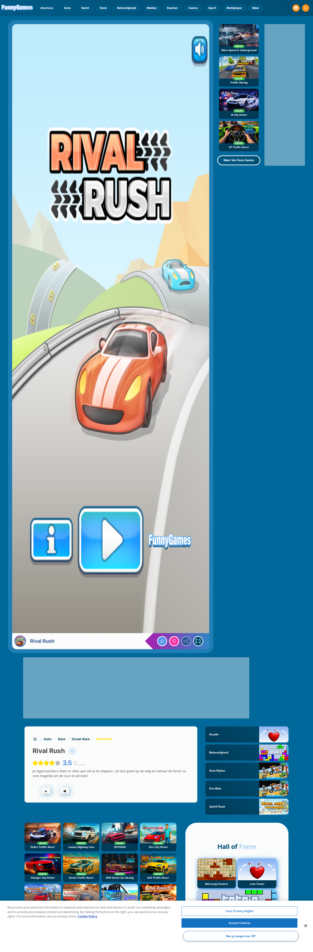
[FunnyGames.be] (35, 739)
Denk (103, 8)
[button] (296, 8)
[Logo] (17, 8)
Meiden (152, 8)
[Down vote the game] (174, 641)
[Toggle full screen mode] (198, 641)
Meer (255, 8)
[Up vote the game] (162, 641)
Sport (212, 8)
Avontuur (46, 8)
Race (61, 739)
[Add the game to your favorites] (72, 751)
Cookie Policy (87, 916)
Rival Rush (104, 739)
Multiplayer (234, 8)
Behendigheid (126, 8)
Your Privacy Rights (239, 911)
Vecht (85, 8)
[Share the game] (186, 641)
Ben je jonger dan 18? (241, 936)
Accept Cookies (239, 923)
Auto (67, 8)
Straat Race (81, 739)
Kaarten (172, 8)
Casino (193, 8)
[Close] (306, 926)
